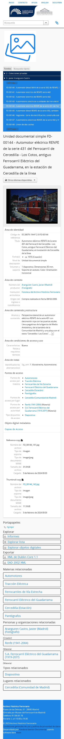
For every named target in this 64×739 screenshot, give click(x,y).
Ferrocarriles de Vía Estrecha (38, 384)
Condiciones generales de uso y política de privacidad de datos (32, 726)
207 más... (11, 83)
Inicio (11, 2)
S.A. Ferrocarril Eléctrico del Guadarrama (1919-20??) (31, 655)
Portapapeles (57, 23)
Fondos (7, 68)
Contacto (22, 2)
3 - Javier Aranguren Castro (18, 78)
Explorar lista (16, 542)
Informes (13, 536)
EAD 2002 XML (16, 562)
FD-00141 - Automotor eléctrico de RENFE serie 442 (28, 92)
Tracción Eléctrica (33, 381)
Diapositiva (30, 415)
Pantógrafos (30, 393)
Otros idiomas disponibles (19, 180)
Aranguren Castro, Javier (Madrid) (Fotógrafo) (26, 630)
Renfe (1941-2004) (33, 404)
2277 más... (12, 129)
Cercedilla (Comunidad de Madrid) (40, 397)
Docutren (57, 2)
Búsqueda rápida (21, 68)
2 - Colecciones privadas (16, 73)
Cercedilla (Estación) (34, 390)
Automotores (31, 378)
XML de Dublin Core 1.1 (22, 557)
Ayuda (34, 2)
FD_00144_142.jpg (31, 484)
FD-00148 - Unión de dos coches (20, 124)
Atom (18, 732)
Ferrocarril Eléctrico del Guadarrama (41, 387)
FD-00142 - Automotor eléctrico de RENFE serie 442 (28, 96)
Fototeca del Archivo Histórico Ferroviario (41, 292)
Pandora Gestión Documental (32, 729)
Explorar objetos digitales (24, 547)
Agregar (10, 527)
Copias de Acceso (14, 429)
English (44, 2)
